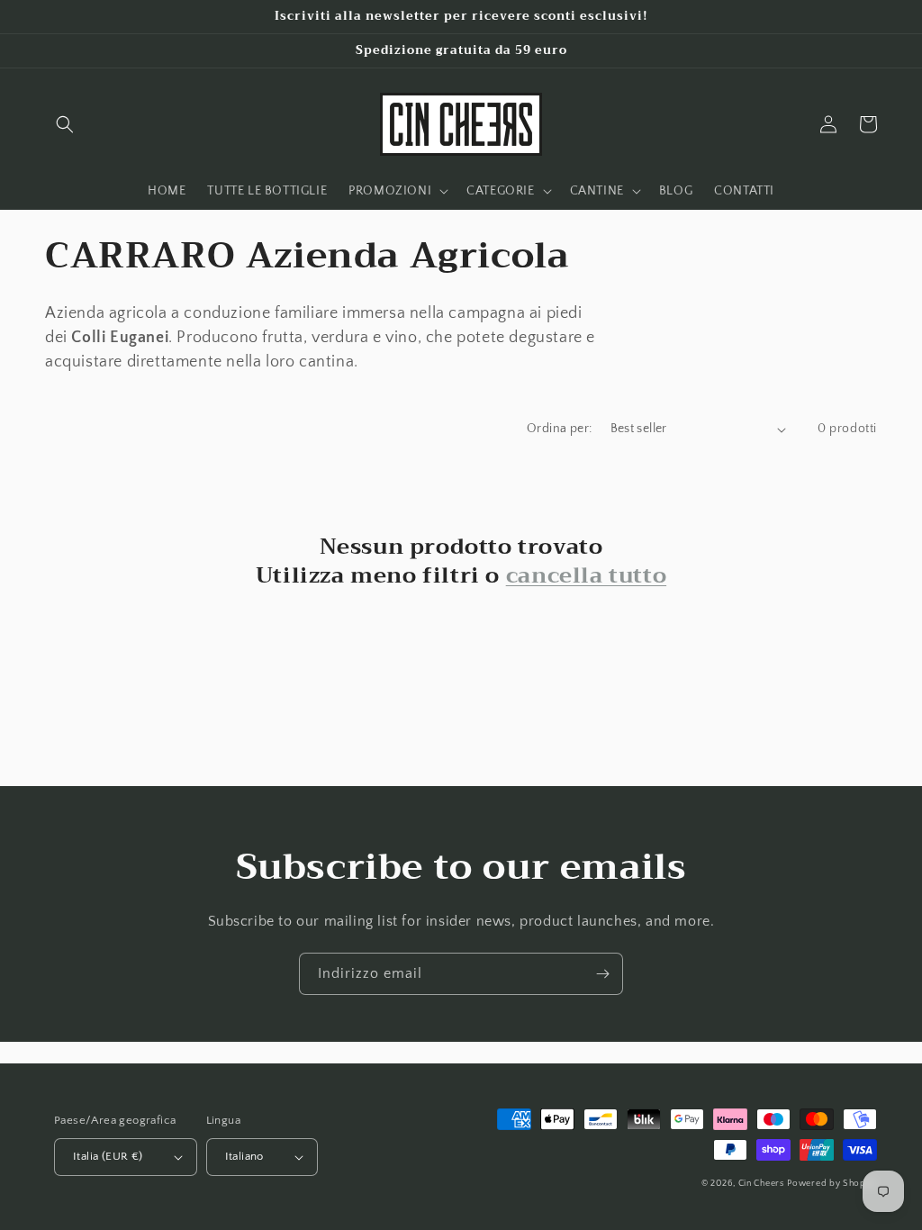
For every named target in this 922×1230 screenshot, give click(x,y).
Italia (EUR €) (108, 1156)
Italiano (244, 1156)
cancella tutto (586, 576)
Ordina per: (559, 428)
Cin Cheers (761, 1184)
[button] (65, 124)
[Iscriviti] (602, 974)
